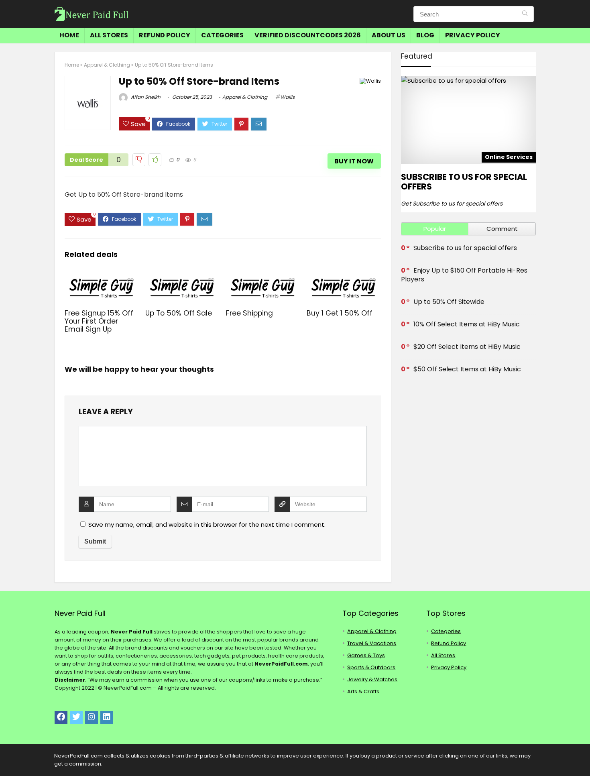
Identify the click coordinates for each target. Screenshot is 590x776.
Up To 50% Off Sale (178, 313)
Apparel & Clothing (107, 64)
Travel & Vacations (371, 643)
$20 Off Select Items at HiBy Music (467, 346)
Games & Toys (366, 655)
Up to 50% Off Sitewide (448, 301)
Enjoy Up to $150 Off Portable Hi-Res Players (464, 275)
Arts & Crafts (363, 691)
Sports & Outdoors (371, 667)
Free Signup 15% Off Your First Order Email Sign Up (99, 321)
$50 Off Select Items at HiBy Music (467, 369)
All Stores (109, 35)
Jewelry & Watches (372, 679)
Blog (425, 35)
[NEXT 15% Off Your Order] (582, 756)
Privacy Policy (472, 35)
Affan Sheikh (145, 97)
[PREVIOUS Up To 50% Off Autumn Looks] (8, 756)
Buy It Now (354, 161)
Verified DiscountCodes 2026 (307, 35)
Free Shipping (249, 313)
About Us (388, 35)
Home (69, 35)
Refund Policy (164, 35)
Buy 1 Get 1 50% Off (339, 313)
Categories (222, 35)
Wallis (288, 97)
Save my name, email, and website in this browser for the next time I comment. (207, 524)
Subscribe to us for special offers (464, 181)
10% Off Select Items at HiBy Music (466, 324)
